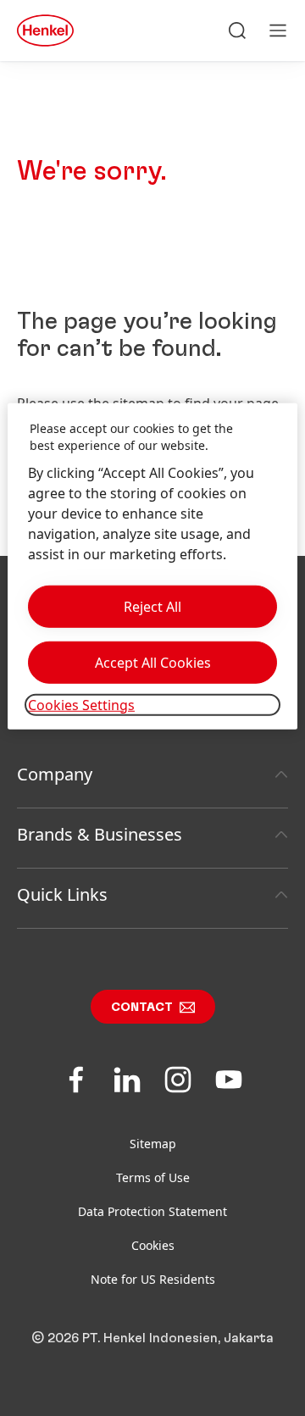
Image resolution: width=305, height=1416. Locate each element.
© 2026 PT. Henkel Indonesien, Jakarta (152, 1338)
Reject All (152, 606)
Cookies (153, 1245)
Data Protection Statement (152, 1211)
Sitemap (153, 1144)
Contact (142, 1007)
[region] (152, 566)
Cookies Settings (81, 704)
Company (54, 774)
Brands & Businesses (99, 834)
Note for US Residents (153, 1279)
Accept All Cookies (153, 661)
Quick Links (62, 894)
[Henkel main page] (45, 30)
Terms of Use (153, 1177)
